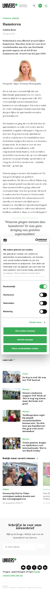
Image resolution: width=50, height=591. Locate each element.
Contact (39, 587)
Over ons (5, 587)
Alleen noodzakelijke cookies (25, 348)
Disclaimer (13, 587)
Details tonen (35, 322)
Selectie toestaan (25, 339)
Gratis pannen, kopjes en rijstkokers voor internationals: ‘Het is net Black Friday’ (34, 446)
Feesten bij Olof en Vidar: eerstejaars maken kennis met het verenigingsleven (19, 496)
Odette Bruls (9, 30)
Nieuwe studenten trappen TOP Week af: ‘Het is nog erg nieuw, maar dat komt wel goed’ (34, 398)
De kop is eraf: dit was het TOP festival (34, 378)
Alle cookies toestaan (25, 331)
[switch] (43, 295)
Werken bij (31, 587)
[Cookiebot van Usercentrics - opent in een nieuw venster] (35, 240)
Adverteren (22, 587)
